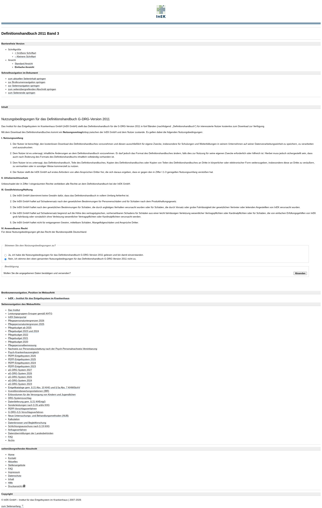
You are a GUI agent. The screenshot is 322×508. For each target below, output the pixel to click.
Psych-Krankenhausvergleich (23, 352)
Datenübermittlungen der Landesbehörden (30, 433)
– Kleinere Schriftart (25, 56)
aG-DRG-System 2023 (20, 384)
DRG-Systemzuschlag (19, 398)
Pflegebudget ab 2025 (20, 327)
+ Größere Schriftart (25, 53)
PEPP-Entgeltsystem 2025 (22, 359)
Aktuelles (13, 461)
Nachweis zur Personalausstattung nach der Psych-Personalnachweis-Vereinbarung (52, 349)
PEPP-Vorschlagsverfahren (22, 408)
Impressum (14, 472)
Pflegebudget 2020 (18, 342)
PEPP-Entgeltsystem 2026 (22, 356)
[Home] (161, 11)
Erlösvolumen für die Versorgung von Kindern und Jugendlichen (42, 394)
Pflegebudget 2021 (18, 338)
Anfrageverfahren (17, 430)
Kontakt (12, 458)
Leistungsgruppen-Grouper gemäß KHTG (30, 313)
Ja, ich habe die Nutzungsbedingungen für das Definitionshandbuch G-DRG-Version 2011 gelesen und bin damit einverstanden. (76, 254)
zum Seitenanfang (11, 506)
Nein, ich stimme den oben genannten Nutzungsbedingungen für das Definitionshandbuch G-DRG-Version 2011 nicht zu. (72, 258)
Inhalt (11, 479)
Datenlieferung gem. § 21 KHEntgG (27, 401)
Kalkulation (14, 419)
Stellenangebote (16, 465)
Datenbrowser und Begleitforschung (27, 422)
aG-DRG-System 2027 (20, 370)
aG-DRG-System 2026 (20, 373)
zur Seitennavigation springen (24, 85)
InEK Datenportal (17, 317)
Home (11, 454)
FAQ (10, 437)
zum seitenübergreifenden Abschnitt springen (32, 89)
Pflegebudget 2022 (18, 334)
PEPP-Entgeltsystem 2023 (22, 366)
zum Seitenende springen (21, 93)
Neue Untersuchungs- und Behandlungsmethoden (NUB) (38, 415)
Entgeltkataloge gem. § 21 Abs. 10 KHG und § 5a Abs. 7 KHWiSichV (44, 387)
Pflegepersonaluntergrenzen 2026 (26, 320)
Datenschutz (14, 475)
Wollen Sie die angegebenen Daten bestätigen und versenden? (37, 273)
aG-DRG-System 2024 (20, 380)
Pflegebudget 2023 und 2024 (23, 331)
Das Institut (14, 310)
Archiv (11, 440)
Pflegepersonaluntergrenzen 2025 (26, 324)
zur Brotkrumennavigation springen (26, 82)
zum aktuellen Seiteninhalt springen (27, 78)
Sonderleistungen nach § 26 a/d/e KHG (29, 405)
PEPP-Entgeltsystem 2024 (22, 363)
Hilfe (10, 483)
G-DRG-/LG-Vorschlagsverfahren (25, 412)
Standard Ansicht (24, 63)
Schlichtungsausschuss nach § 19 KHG (29, 426)
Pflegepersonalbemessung (22, 345)
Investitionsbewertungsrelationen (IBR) (28, 391)
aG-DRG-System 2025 (20, 377)
